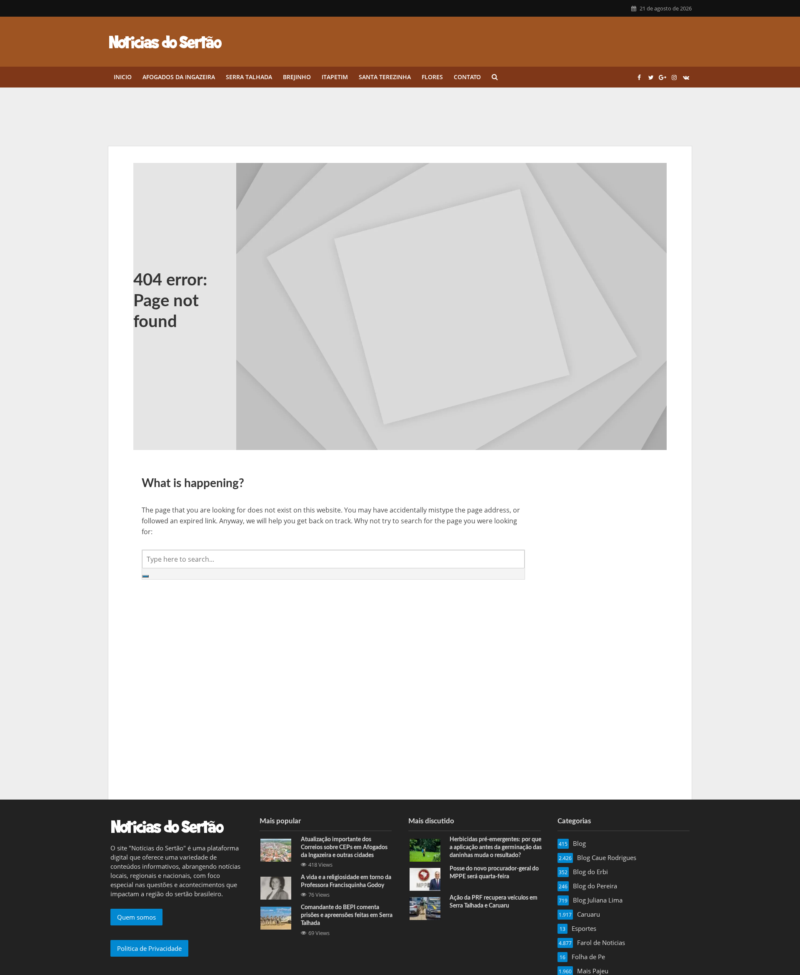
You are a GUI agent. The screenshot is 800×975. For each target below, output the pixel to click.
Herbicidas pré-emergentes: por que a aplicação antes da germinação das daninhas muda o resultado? (496, 847)
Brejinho (297, 77)
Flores (432, 77)
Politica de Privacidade (149, 948)
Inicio (123, 77)
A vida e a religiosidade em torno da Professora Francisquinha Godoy (346, 881)
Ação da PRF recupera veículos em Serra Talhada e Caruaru (494, 902)
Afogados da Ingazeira (178, 77)
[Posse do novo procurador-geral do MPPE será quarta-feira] (425, 879)
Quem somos (136, 917)
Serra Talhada (249, 77)
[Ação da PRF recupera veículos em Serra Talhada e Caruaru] (425, 908)
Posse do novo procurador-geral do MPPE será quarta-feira (494, 873)
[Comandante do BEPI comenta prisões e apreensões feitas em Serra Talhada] (275, 917)
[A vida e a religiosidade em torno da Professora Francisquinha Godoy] (275, 887)
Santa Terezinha (385, 77)
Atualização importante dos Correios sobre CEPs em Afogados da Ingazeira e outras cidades (344, 847)
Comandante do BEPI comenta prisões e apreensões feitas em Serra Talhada (346, 915)
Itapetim (335, 77)
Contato (467, 77)
